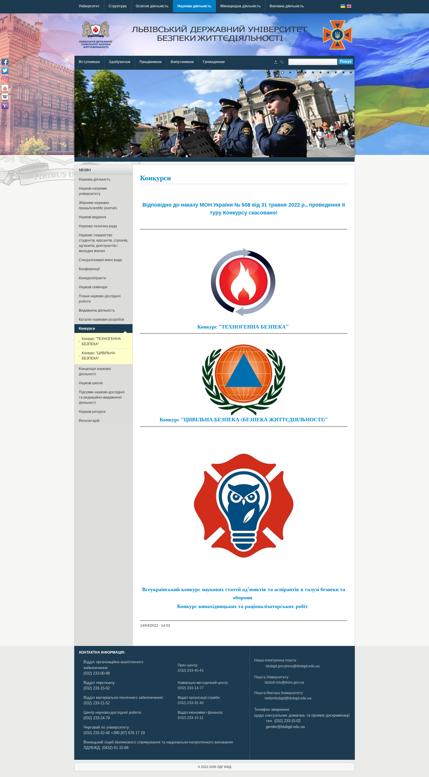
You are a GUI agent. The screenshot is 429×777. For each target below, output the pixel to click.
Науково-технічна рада (98, 226)
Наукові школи (91, 383)
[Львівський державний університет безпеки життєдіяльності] (95, 34)
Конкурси (87, 328)
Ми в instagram (4, 79)
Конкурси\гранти (92, 278)
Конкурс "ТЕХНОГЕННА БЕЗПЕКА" (101, 341)
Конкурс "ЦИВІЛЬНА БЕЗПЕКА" (98, 355)
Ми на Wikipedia (4, 96)
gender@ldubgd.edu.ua (285, 726)
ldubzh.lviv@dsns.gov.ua (284, 682)
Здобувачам (119, 62)
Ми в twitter (4, 70)
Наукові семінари (93, 287)
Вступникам (89, 62)
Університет (89, 6)
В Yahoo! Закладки (4, 105)
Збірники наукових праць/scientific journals (98, 205)
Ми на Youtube (4, 88)
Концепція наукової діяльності (95, 371)
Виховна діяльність (287, 6)
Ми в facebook (4, 61)
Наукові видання (92, 217)
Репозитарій (89, 421)
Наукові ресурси (92, 412)
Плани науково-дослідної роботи (100, 298)
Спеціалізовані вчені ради (100, 260)
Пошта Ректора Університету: (279, 693)
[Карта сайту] (275, 63)
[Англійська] (349, 6)
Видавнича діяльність (97, 310)
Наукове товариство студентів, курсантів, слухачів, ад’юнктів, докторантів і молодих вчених (103, 243)
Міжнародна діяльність (240, 6)
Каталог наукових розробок (101, 319)
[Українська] (343, 6)
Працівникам (150, 62)
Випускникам (182, 62)
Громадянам (214, 62)
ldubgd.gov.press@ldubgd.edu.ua (293, 666)
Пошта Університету (271, 677)
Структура (118, 6)
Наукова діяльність (194, 6)
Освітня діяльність (152, 6)
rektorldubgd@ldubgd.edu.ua (288, 698)
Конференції (89, 269)
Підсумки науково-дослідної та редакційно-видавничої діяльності (102, 397)
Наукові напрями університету (93, 191)
